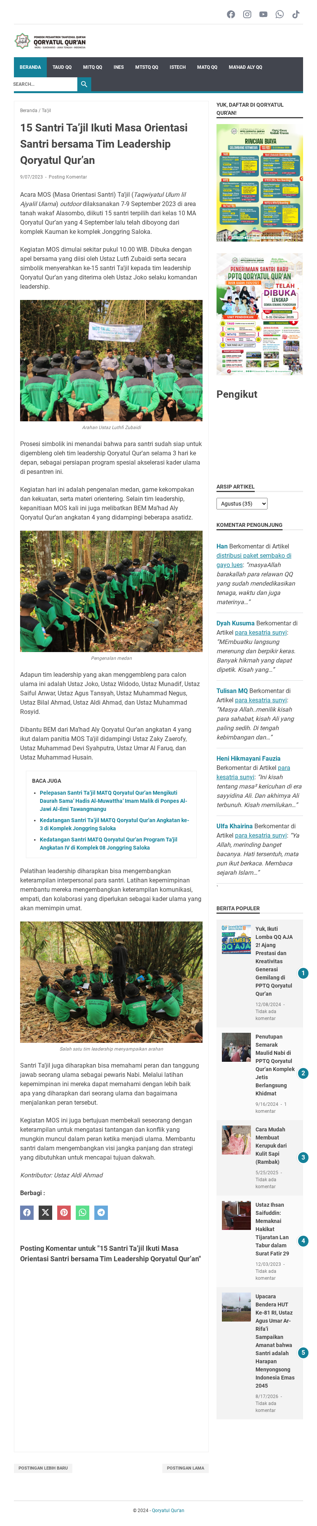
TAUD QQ (62, 67)
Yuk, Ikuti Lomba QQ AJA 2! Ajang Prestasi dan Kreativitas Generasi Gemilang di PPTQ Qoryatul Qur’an (274, 961)
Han (222, 546)
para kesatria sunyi (261, 632)
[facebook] (27, 1213)
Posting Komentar (68, 177)
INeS (119, 67)
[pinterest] (64, 1213)
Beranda (30, 67)
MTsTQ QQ (146, 67)
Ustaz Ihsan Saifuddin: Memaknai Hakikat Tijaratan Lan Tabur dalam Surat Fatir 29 (272, 1229)
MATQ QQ (207, 67)
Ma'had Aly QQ (245, 67)
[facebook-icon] (231, 15)
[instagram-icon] (247, 15)
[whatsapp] (82, 1213)
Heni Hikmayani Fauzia (248, 758)
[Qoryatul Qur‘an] (49, 40)
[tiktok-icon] (296, 15)
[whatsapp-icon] (280, 15)
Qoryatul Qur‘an (168, 1510)
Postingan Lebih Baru (43, 1468)
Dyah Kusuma (235, 623)
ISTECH (178, 67)
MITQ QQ (92, 67)
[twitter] (45, 1213)
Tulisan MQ (232, 691)
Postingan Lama (185, 1468)
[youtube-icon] (263, 15)
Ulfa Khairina (234, 826)
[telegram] (101, 1213)
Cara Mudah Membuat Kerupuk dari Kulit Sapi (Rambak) (271, 1145)
